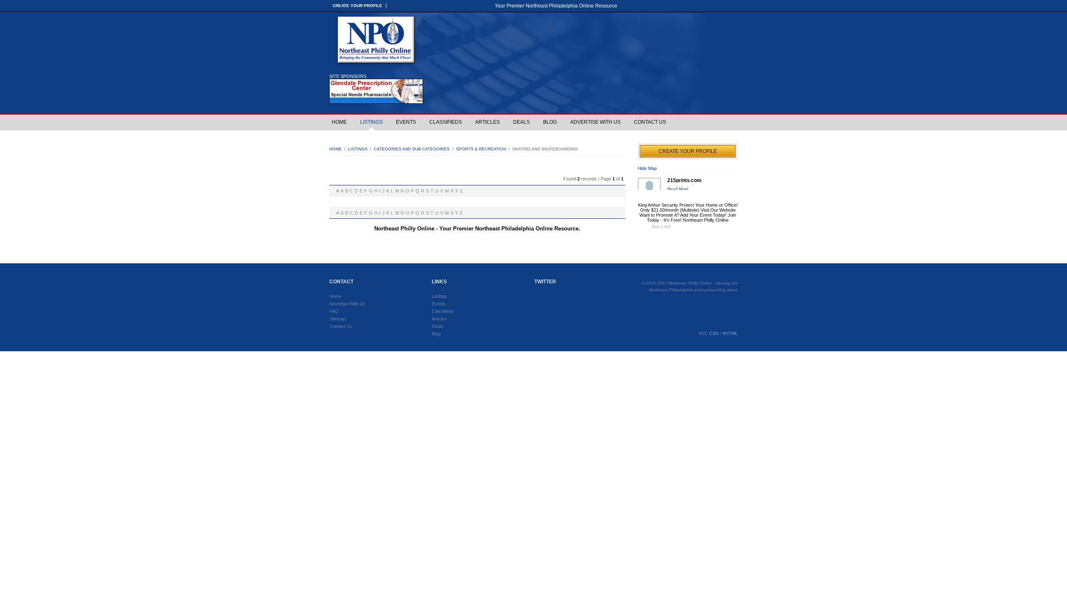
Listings (371, 122)
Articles (487, 122)
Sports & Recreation (481, 149)
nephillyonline (377, 41)
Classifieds (445, 122)
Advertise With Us (595, 122)
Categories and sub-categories (412, 149)
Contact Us (650, 122)
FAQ (333, 311)
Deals (521, 122)
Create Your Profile (357, 5)
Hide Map (647, 168)
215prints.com (684, 180)
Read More (678, 189)
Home (339, 122)
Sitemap (337, 318)
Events (406, 122)
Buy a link (661, 226)
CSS (714, 333)
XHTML (730, 333)
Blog (550, 122)
